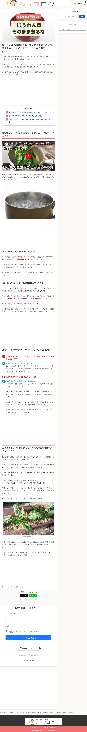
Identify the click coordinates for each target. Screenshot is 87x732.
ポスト (24, 595)
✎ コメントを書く (28, 661)
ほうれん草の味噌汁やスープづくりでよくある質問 (24, 116)
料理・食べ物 (19, 587)
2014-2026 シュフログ (42, 730)
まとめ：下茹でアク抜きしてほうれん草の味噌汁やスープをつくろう (28, 121)
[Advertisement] (28, 91)
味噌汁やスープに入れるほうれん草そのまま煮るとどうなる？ (27, 112)
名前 (10, 626)
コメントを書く (11, 613)
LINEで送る (34, 595)
